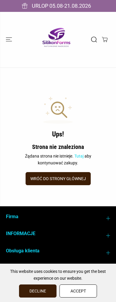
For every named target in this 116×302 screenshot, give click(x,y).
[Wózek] (104, 39)
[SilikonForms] (56, 39)
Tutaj (79, 156)
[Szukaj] (94, 39)
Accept (78, 291)
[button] (9, 39)
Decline (37, 291)
